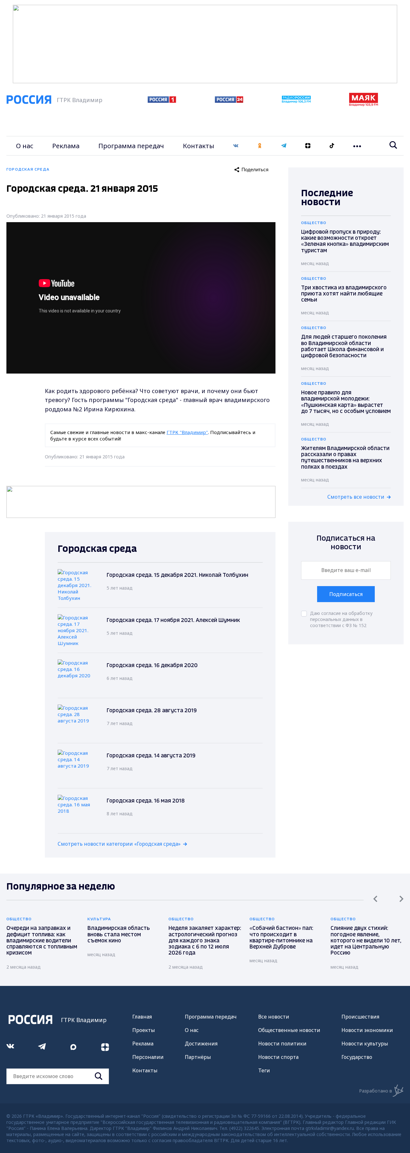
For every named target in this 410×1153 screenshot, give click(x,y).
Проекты (143, 1030)
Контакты (198, 145)
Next (401, 899)
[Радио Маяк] (363, 104)
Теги (264, 1070)
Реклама (65, 145)
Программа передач (131, 145)
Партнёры (198, 1056)
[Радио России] (296, 101)
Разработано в (375, 1091)
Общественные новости (289, 1030)
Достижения (201, 1043)
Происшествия (360, 1016)
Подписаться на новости (345, 542)
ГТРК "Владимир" (187, 432)
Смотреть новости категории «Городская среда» (119, 843)
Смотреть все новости (355, 496)
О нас (24, 145)
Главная (142, 1016)
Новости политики (282, 1043)
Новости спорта (278, 1056)
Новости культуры (364, 1043)
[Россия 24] (229, 101)
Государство (356, 1056)
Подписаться (346, 594)
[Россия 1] (162, 101)
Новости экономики (367, 1030)
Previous (375, 899)
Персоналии (148, 1056)
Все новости (273, 1016)
